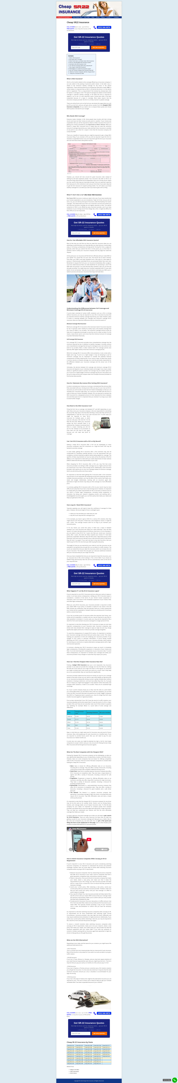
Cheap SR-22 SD (97, 1058)
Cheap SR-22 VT (106, 1045)
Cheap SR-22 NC (88, 1063)
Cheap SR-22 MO (88, 1049)
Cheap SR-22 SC (97, 1056)
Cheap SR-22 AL (70, 1045)
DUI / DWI (86, 17)
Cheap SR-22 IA (79, 1050)
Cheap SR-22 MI (79, 1063)
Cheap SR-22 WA (106, 1049)
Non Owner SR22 (71, 198)
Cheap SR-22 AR (70, 1050)
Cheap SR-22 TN (97, 1060)
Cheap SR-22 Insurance (63, 17)
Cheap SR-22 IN (79, 1049)
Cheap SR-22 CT (70, 1056)
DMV (108, 87)
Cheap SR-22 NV (88, 1054)
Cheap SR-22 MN (88, 1045)
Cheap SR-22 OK (97, 1049)
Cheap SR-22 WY (106, 1056)
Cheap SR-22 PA (97, 1052)
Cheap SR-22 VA (106, 1047)
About (103, 17)
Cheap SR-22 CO (70, 1054)
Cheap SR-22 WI (106, 1054)
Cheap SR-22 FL (70, 1060)
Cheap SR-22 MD (79, 1060)
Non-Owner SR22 (77, 17)
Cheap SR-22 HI (70, 1063)
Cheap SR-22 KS (79, 1052)
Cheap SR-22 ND (97, 1045)
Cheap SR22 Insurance (88, 1080)
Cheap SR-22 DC (106, 1050)
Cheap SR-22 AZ (70, 1049)
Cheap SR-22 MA (79, 1061)
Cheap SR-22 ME (79, 1058)
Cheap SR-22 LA (79, 1056)
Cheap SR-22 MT (88, 1050)
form (80, 894)
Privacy (108, 17)
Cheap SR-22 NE (88, 1052)
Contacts (116, 17)
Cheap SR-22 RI (97, 1054)
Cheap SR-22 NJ (88, 1058)
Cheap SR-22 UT (97, 1063)
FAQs (93, 17)
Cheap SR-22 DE (70, 1058)
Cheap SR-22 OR (97, 1050)
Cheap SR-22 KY (79, 1054)
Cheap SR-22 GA (70, 1061)
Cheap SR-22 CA (70, 1052)
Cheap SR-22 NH (88, 1056)
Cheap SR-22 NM (88, 1060)
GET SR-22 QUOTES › (99, 47)
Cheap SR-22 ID (79, 1045)
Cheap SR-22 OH (97, 1047)
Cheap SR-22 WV (106, 1052)
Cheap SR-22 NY (88, 1061)
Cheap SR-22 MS (88, 1047)
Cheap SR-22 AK (70, 1047)
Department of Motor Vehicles (96, 124)
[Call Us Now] (174, 1080)
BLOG (97, 17)
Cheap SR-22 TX (97, 1061)
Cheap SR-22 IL (79, 1047)
